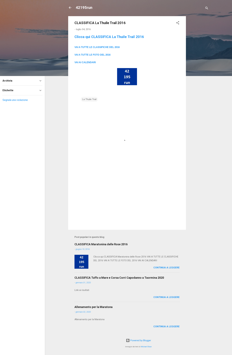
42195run (84, 7)
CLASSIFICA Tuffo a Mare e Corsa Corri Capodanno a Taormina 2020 (119, 277)
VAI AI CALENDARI (85, 62)
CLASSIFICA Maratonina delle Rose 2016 (101, 244)
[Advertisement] (198, 63)
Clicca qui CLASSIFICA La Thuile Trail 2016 (109, 37)
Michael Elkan (146, 347)
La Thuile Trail (89, 99)
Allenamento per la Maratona (93, 307)
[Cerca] (207, 8)
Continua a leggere (166, 267)
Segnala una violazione (15, 99)
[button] (178, 23)
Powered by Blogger (140, 340)
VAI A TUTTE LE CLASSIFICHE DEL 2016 (97, 47)
